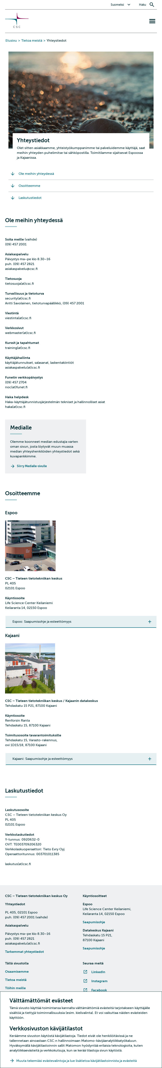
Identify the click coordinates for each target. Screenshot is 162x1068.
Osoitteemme (29, 186)
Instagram (99, 981)
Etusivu (11, 40)
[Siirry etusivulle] (17, 27)
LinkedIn (98, 972)
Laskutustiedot (30, 198)
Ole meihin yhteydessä (36, 174)
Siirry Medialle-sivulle (32, 466)
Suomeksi (117, 4)
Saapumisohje (94, 922)
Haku (142, 4)
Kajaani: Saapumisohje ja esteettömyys (42, 759)
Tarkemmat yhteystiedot (24, 952)
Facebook (99, 990)
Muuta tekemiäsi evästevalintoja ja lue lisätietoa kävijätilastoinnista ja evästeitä (77, 1061)
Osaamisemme (17, 972)
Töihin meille (15, 988)
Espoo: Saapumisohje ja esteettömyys (41, 622)
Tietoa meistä (31, 40)
